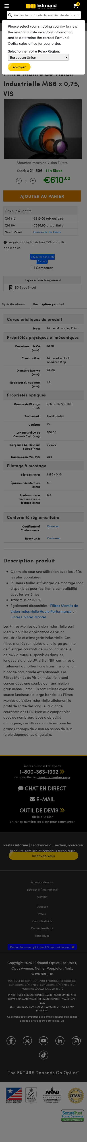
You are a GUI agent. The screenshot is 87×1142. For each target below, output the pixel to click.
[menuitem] (21, 5)
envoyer (19, 67)
